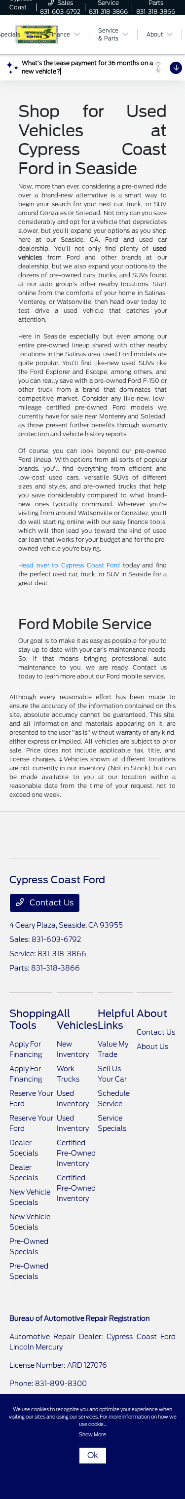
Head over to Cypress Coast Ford (69, 565)
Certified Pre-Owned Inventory (76, 1153)
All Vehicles (77, 1019)
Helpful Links (116, 1019)
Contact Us (51, 902)
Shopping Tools (33, 1019)
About (152, 1013)
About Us (152, 1046)
